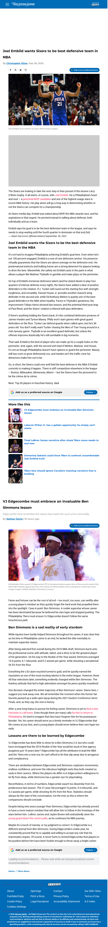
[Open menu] (7, 4)
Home (11, 871)
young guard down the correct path (27, 818)
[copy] (26, 70)
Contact (58, 891)
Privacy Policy (61, 896)
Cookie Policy (14, 901)
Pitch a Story (38, 896)
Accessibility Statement (67, 901)
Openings (36, 891)
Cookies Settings (16, 906)
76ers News (23, 871)
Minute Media (21, 914)
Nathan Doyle (14, 519)
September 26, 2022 (56, 236)
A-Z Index (90, 901)
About (10, 891)
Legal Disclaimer (40, 901)
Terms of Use (92, 896)
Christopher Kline (16, 63)
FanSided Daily (15, 896)
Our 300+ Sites (93, 891)
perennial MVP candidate (37, 199)
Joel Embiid (61, 195)
